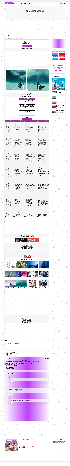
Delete (12, 373)
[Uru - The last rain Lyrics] (44, 264)
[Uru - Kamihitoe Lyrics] (32, 283)
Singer (9, 66)
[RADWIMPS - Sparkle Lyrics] (58, 84)
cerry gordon (10, 367)
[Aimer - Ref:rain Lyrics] (54, 102)
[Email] (18, 343)
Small (24, 118)
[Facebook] (10, 343)
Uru (12, 66)
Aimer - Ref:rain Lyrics (59, 101)
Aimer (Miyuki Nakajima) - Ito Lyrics (10, 288)
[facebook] (10, 354)
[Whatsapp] (14, 343)
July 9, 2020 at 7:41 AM (11, 368)
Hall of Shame (62, 454)
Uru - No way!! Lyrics (21, 287)
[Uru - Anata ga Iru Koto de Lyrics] (44, 283)
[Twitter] (12, 343)
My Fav (29, 3)
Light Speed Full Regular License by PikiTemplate (28, 446)
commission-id (61, 51)
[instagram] (14, 354)
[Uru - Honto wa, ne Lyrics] (32, 264)
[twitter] (11, 354)
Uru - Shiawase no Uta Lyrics (33, 278)
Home (14, 3)
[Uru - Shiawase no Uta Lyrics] (32, 274)
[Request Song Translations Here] (27, 46)
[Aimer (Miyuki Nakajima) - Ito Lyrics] (10, 283)
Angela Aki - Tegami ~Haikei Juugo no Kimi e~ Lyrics (60, 97)
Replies (10, 374)
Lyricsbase (24, 3)
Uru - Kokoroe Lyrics (43, 278)
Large (30, 118)
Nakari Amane (13, 352)
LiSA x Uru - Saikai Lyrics (21, 278)
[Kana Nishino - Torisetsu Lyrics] (54, 106)
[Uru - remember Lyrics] (10, 264)
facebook (55, 56)
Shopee (16, 365)
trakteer (62, 53)
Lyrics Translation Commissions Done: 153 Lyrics (58, 67)
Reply (9, 373)
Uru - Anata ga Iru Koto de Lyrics (43, 288)
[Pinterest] (16, 343)
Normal (27, 118)
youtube (62, 58)
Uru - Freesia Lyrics (10, 278)
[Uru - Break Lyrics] (21, 264)
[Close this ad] (68, 464)
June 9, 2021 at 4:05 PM (14, 377)
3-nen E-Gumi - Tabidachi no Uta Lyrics (60, 111)
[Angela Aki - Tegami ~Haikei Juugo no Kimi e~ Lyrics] (54, 97)
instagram (62, 56)
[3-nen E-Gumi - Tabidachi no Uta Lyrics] (54, 111)
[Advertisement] (35, 26)
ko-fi (55, 53)
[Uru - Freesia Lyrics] (10, 274)
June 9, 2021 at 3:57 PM (11, 386)
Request (20, 3)
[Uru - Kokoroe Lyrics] (44, 274)
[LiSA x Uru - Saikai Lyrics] (21, 274)
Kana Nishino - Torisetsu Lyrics (60, 106)
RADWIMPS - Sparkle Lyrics (58, 92)
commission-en (55, 51)
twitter (56, 58)
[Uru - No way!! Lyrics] (21, 283)
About (17, 3)
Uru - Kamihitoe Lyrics (33, 287)
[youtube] (13, 354)
